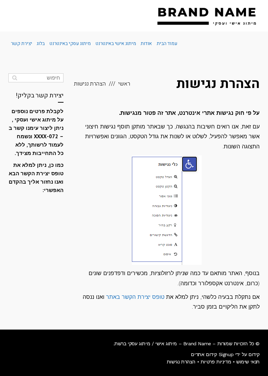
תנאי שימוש (248, 361)
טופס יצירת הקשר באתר (135, 297)
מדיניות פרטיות (216, 361)
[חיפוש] (14, 77)
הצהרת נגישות (181, 361)
